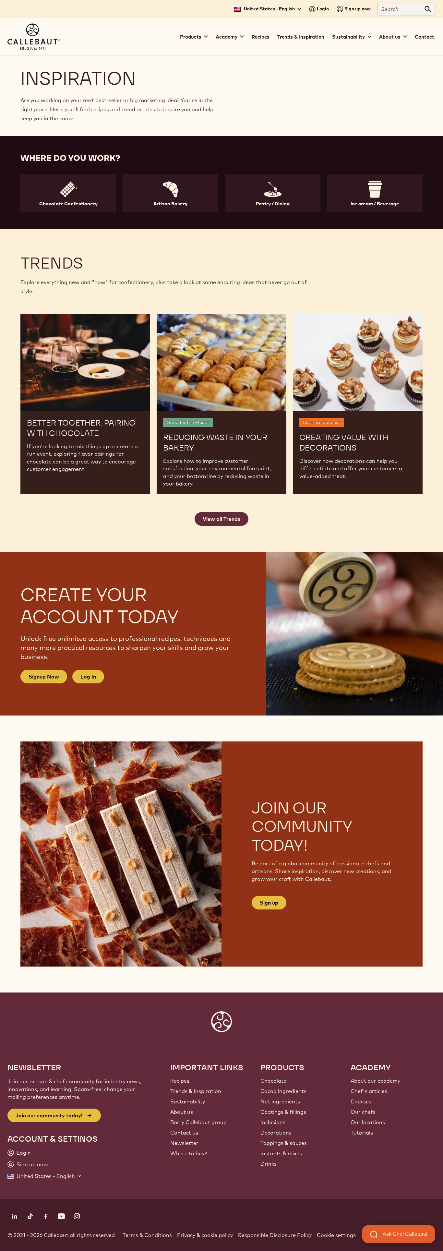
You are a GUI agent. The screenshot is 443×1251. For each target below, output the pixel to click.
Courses (361, 1101)
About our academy (375, 1080)
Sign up (269, 902)
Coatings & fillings (283, 1112)
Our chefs (363, 1112)
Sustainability (187, 1101)
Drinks (268, 1164)
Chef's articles (369, 1091)
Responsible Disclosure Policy (275, 1235)
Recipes (260, 37)
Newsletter (184, 1143)
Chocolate (273, 1080)
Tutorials (362, 1132)
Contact (424, 37)
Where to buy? (188, 1153)
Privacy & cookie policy (205, 1235)
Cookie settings (336, 1235)
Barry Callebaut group (198, 1122)
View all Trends (221, 519)
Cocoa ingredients (283, 1091)
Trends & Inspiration (300, 37)
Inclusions (272, 1122)
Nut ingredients (280, 1101)
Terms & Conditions (147, 1235)
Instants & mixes (281, 1153)
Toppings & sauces (283, 1143)
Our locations (368, 1122)
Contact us (184, 1132)
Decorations (276, 1132)
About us (181, 1112)
